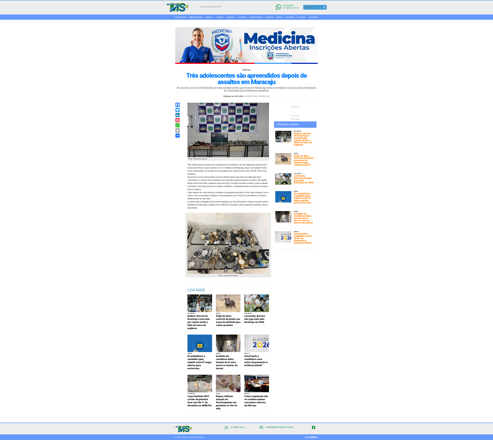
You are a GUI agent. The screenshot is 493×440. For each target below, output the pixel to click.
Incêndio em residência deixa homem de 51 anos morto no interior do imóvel (227, 362)
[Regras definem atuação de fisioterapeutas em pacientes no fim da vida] (228, 383)
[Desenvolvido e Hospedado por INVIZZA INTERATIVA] (311, 437)
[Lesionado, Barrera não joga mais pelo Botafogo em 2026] (256, 303)
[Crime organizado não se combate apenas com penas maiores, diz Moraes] (256, 383)
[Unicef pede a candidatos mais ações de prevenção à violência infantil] (256, 343)
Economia (290, 17)
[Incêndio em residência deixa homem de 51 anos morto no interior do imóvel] (228, 343)
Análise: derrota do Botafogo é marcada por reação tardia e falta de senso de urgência (198, 322)
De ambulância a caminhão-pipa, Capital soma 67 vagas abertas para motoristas (199, 362)
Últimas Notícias (195, 17)
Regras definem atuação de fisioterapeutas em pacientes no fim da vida (226, 402)
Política (279, 17)
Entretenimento (255, 17)
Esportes (242, 17)
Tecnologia (313, 17)
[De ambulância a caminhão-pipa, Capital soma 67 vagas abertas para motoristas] (199, 343)
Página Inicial (180, 17)
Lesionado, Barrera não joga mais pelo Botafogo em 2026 (254, 319)
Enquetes (269, 17)
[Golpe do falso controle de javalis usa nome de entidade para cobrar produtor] (228, 303)
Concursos (301, 17)
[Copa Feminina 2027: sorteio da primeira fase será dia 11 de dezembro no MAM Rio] (199, 383)
